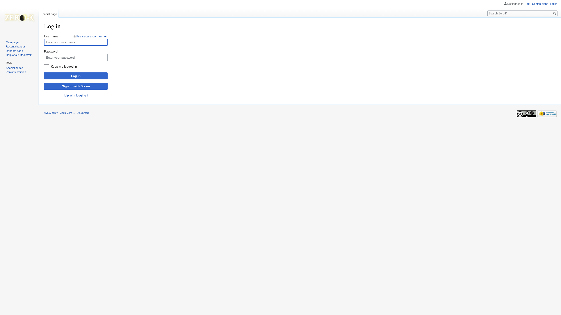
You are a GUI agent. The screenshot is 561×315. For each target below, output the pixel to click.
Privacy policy (50, 113)
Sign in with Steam (76, 86)
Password (51, 51)
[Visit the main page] (19, 17)
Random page (14, 50)
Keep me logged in (64, 66)
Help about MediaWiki (19, 55)
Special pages (14, 68)
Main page (12, 42)
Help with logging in (75, 95)
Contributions (540, 3)
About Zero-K (67, 113)
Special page (49, 14)
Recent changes (15, 46)
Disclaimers (83, 113)
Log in (76, 76)
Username (51, 36)
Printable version (16, 72)
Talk (527, 3)
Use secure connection (92, 36)
